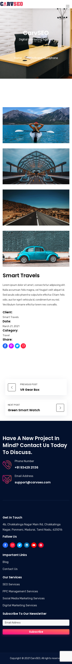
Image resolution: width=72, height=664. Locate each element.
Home (18, 58)
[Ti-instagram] (23, 345)
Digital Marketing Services (20, 605)
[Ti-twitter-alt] (17, 345)
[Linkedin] (26, 545)
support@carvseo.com (33, 482)
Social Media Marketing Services (24, 598)
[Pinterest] (41, 545)
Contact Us (10, 569)
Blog (6, 562)
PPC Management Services (20, 591)
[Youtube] (34, 545)
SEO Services (11, 584)
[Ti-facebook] (5, 345)
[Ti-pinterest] (11, 345)
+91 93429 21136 (26, 467)
